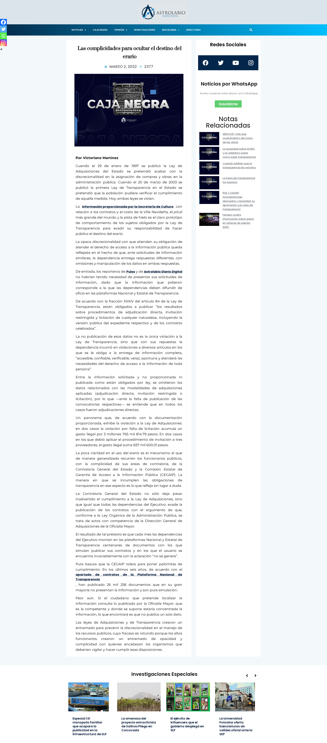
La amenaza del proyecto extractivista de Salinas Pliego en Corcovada (138, 724)
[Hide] (1, 49)
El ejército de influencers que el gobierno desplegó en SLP (187, 724)
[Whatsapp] (3, 35)
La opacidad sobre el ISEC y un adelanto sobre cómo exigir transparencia (239, 153)
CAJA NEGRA (100, 29)
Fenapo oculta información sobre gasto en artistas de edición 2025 (238, 221)
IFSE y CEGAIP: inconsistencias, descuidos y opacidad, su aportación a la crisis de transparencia (239, 201)
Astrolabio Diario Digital (163, 271)
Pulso (130, 271)
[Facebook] (3, 22)
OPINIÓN (119, 29)
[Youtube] (235, 62)
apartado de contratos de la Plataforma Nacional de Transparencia (129, 577)
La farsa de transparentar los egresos (239, 180)
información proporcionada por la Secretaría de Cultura (127, 206)
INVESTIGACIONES (144, 29)
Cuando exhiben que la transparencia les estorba (239, 165)
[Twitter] (3, 29)
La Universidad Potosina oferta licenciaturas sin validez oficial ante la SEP (235, 726)
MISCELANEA (169, 29)
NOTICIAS (77, 29)
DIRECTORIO (193, 29)
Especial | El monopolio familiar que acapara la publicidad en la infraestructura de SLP (90, 726)
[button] (251, 30)
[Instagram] (3, 42)
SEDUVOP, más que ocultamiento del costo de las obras (238, 138)
